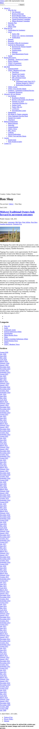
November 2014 (5, 597)
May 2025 (3, 380)
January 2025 (4, 385)
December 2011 (5, 661)
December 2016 (5, 557)
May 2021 (3, 464)
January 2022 (4, 449)
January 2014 (4, 615)
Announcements (13, 68)
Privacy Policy (8, 719)
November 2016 (5, 559)
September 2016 (5, 562)
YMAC (2, 1)
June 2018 (3, 524)
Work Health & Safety (15, 141)
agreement (11, 222)
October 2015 (4, 577)
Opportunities (8, 333)
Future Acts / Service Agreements (22, 36)
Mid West (18, 222)
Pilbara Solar (12, 26)
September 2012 (5, 644)
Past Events (15, 79)
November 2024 (5, 389)
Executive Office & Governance (18, 43)
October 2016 (4, 560)
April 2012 (3, 654)
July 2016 (3, 566)
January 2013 (4, 637)
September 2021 (5, 456)
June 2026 (3, 356)
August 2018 (4, 520)
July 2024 (3, 394)
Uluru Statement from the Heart (18, 116)
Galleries (11, 132)
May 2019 (3, 507)
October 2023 (4, 411)
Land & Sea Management (16, 45)
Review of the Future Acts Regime (23, 99)
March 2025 (4, 381)
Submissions (12, 112)
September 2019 (5, 500)
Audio (6, 328)
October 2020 (4, 476)
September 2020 (5, 478)
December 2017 (5, 535)
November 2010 (5, 685)
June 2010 (3, 692)
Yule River (15, 72)
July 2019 (3, 504)
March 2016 (4, 573)
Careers (6, 138)
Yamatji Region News (11, 341)
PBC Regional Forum (19, 78)
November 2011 (5, 663)
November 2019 (5, 497)
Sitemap (6, 721)
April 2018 (3, 528)
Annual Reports (13, 127)
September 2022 (5, 434)
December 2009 (5, 703)
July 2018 (3, 522)
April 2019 (3, 509)
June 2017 (3, 546)
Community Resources (15, 92)
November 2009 (5, 705)
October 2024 (4, 391)
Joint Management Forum (20, 54)
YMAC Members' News (12, 344)
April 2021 (3, 465)
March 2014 (4, 612)
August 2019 (4, 502)
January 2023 (4, 427)
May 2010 (3, 694)
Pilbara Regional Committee (21, 21)
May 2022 (3, 442)
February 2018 (4, 531)
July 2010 (3, 690)
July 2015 (3, 582)
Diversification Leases (19, 110)
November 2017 (5, 537)
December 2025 (5, 367)
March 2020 (4, 489)
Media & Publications (11, 121)
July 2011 (3, 670)
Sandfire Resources (6, 224)
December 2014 (5, 595)
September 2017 (5, 540)
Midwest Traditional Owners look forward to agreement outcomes (17, 213)
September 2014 (5, 601)
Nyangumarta (16, 48)
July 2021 (3, 460)
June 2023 (3, 418)
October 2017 (4, 539)
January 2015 (4, 593)
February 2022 (4, 447)
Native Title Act (17, 107)
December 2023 (5, 407)
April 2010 (3, 696)
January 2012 (4, 659)
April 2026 (3, 359)
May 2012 (3, 652)
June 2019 (3, 506)
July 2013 (3, 626)
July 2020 (3, 482)
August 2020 (4, 480)
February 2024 (4, 403)
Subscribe (11, 125)
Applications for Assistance (16, 30)
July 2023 (3, 416)
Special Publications (14, 134)
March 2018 (4, 529)
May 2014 (3, 608)
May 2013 (3, 630)
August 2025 (4, 374)
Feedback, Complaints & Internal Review (21, 90)
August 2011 (4, 668)
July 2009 (3, 710)
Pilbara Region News (11, 335)
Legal (10, 32)
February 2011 (4, 679)
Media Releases (13, 123)
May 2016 (3, 570)
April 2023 (3, 422)
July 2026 (3, 354)
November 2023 (5, 409)
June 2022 (3, 440)
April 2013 (3, 632)
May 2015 (3, 586)
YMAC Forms (12, 87)
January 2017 (4, 555)
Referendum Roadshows (24, 85)
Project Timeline (13, 61)
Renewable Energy (10, 57)
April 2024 (3, 400)
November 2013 (5, 619)
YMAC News (12, 129)
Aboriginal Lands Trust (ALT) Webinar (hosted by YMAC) (25, 82)
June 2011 (3, 672)
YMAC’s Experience (14, 63)
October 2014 (4, 599)
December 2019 (5, 495)
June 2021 (3, 462)
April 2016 (3, 571)
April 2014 (3, 610)
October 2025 (4, 370)
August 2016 (4, 564)
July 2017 (3, 544)
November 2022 (5, 431)
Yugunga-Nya (17, 224)
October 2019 (4, 498)
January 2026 (4, 365)
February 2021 (4, 469)
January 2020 (4, 493)
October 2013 (4, 621)
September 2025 (5, 372)
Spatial (10, 56)
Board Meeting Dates (19, 15)
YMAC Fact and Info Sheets (17, 89)
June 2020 (3, 484)
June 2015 (3, 584)
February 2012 (4, 657)
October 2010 (4, 686)
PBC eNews (12, 131)
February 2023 (4, 425)
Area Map (11, 25)
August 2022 (4, 436)
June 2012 (3, 650)
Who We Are (12, 10)
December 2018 (5, 515)
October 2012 (4, 643)
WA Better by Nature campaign (18, 114)
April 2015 (3, 588)
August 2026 (4, 352)
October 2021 (4, 454)
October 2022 (4, 433)
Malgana (15, 52)
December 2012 (5, 639)
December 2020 (5, 473)
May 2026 (3, 358)
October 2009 (4, 707)
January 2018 (4, 533)
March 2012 (4, 655)
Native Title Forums (18, 76)
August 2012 (4, 646)
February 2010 (4, 699)
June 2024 (3, 396)
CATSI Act (15, 109)
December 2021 (5, 451)
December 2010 (5, 683)
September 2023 (5, 412)
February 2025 (4, 383)
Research (11, 41)
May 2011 (3, 674)
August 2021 (4, 458)
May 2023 (3, 420)
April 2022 (3, 444)
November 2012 (5, 641)
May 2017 (3, 548)
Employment (12, 140)
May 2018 (3, 526)
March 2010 (4, 697)
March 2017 (4, 551)
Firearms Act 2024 (18, 101)
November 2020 (5, 475)
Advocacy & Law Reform (12, 94)
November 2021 (5, 453)
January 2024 (4, 405)
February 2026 (4, 363)
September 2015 (5, 579)
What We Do (8, 28)
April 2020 (3, 487)
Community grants (10, 330)
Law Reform (12, 96)
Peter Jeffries (26, 222)
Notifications (16, 37)
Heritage (10, 39)
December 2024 (5, 387)
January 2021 (4, 471)
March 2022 (4, 445)
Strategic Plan (12, 23)
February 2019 (4, 513)
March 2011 (4, 677)
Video (6, 337)
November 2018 (5, 517)
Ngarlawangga (16, 50)
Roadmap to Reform (18, 98)
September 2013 (5, 623)
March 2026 (4, 361)
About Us (7, 8)
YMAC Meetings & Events (16, 70)
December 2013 (5, 617)
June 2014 (3, 606)
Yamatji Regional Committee (21, 19)
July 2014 (3, 604)
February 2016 (4, 575)
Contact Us (7, 143)
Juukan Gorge (16, 105)
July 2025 (3, 376)
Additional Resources (15, 65)
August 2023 (4, 414)
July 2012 (3, 648)
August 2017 (4, 542)
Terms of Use (8, 717)
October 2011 (4, 665)
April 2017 (3, 549)
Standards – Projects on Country (18, 59)
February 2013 (4, 635)
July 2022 (3, 438)
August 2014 (4, 602)
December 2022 (5, 429)
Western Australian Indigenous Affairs (16, 339)
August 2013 (4, 624)
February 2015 (4, 591)
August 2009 (4, 708)
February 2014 (4, 613)
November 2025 (5, 369)
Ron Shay (34, 222)
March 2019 (4, 511)
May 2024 (3, 398)
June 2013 (3, 628)
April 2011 (3, 676)
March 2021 (4, 467)
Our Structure (16, 12)
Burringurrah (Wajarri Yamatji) (21, 46)
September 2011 (5, 666)
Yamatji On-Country (18, 74)
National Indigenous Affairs (13, 331)
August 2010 (4, 688)
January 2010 (4, 701)
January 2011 (4, 681)
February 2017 (4, 553)
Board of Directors (18, 14)
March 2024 (4, 402)
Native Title (15, 34)
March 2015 (4, 590)
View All (7, 326)
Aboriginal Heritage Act (19, 103)
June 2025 (3, 378)
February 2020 (4, 491)
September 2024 (5, 392)
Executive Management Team (21, 17)
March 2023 (4, 423)
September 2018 (5, 518)
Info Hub (7, 67)
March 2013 (4, 634)
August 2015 (4, 581)
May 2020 (3, 486)
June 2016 (3, 568)
